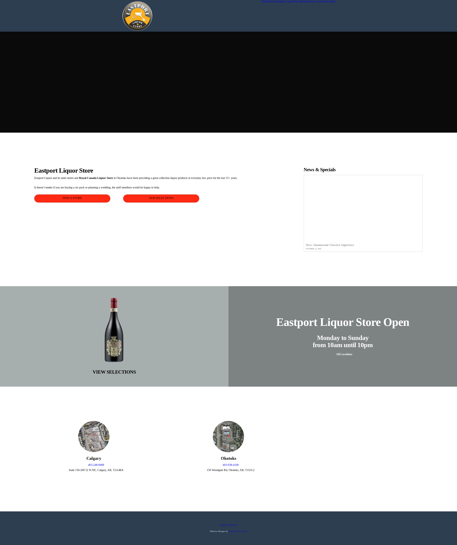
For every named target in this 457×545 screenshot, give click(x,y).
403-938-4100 (231, 464)
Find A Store (72, 197)
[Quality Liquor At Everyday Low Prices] (137, 16)
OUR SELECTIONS (161, 197)
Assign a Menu (228, 525)
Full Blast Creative (238, 531)
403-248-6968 (96, 464)
